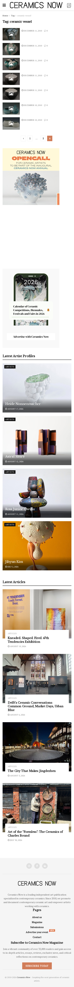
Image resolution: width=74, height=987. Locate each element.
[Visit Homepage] (36, 5)
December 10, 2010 (32, 105)
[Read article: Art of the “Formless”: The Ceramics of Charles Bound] (37, 807)
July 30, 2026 (15, 840)
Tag (12, 15)
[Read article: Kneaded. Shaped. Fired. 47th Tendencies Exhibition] (37, 613)
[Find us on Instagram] (29, 866)
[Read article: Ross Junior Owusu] (37, 493)
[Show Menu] (4, 5)
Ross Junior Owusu (20, 509)
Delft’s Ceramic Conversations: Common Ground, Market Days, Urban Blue (35, 706)
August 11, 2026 (15, 514)
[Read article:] (11, 34)
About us (37, 917)
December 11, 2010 (32, 30)
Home (5, 15)
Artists (9, 367)
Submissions (37, 927)
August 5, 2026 (17, 775)
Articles (12, 633)
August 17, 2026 (15, 409)
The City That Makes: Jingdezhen (32, 771)
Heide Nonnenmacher (23, 404)
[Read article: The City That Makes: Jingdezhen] (37, 746)
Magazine (37, 922)
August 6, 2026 (17, 714)
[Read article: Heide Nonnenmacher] (37, 388)
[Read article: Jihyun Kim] (37, 545)
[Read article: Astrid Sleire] (37, 440)
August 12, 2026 (15, 461)
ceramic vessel (24, 15)
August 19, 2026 (17, 646)
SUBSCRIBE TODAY (37, 965)
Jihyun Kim (14, 562)
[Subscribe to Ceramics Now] (69, 5)
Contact (37, 937)
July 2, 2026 (12, 566)
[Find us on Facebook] (37, 866)
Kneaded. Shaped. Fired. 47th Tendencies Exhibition (28, 639)
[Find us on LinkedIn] (45, 866)
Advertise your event (37, 932)
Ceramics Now (23, 977)
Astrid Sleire (15, 456)
